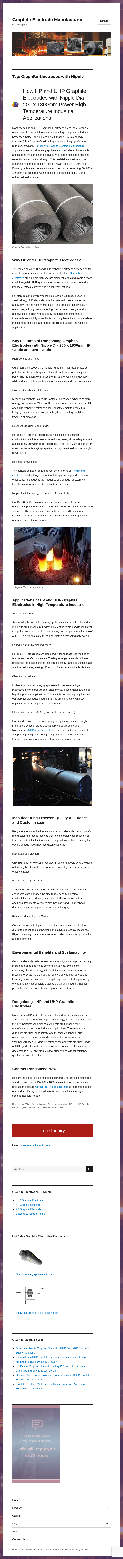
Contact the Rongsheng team (51, 1086)
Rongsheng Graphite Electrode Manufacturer (60, 146)
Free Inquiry (52, 1130)
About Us (17, 1531)
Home (15, 1500)
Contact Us (18, 1539)
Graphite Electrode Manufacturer (47, 19)
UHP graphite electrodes (42, 730)
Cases (16, 1515)
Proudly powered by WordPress (76, 1549)
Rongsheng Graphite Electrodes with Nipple (43, 1107)
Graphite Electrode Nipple (30, 1213)
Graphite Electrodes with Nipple (53, 1104)
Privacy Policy (52, 1549)
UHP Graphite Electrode (29, 1200)
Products (17, 1508)
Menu (104, 21)
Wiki (34, 1104)
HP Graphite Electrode (28, 1204)
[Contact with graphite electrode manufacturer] (52, 1444)
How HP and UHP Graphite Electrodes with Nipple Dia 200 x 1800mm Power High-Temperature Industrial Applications (55, 104)
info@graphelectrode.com (35, 1145)
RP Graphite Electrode (28, 1209)
